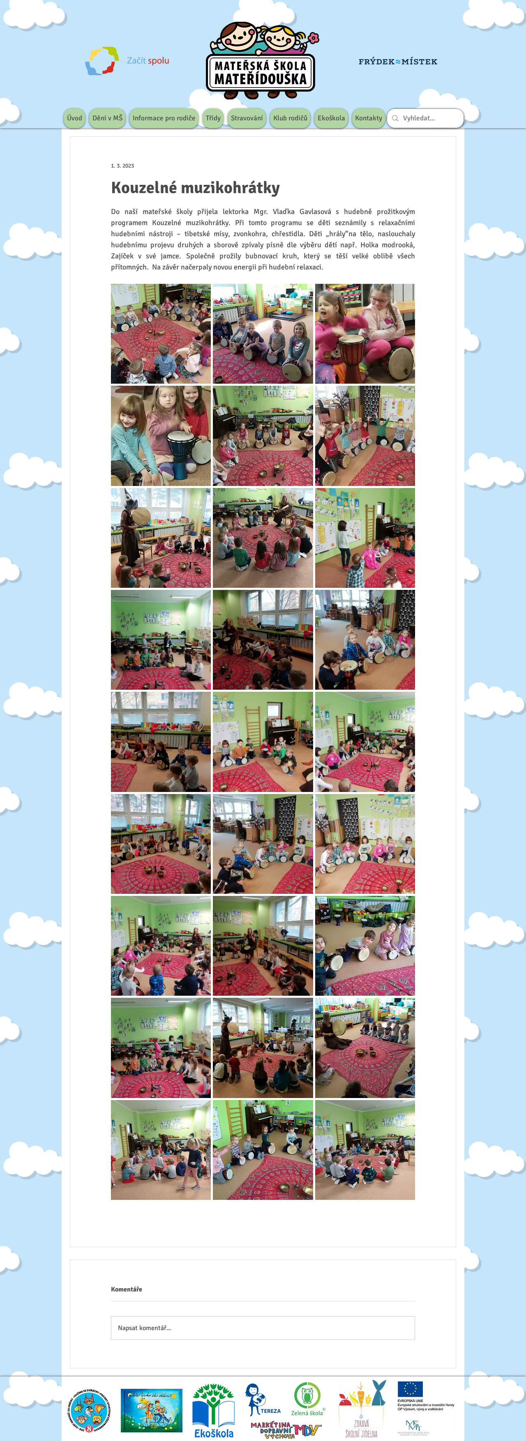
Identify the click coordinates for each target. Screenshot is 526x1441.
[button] (107, 118)
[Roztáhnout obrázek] (161, 334)
